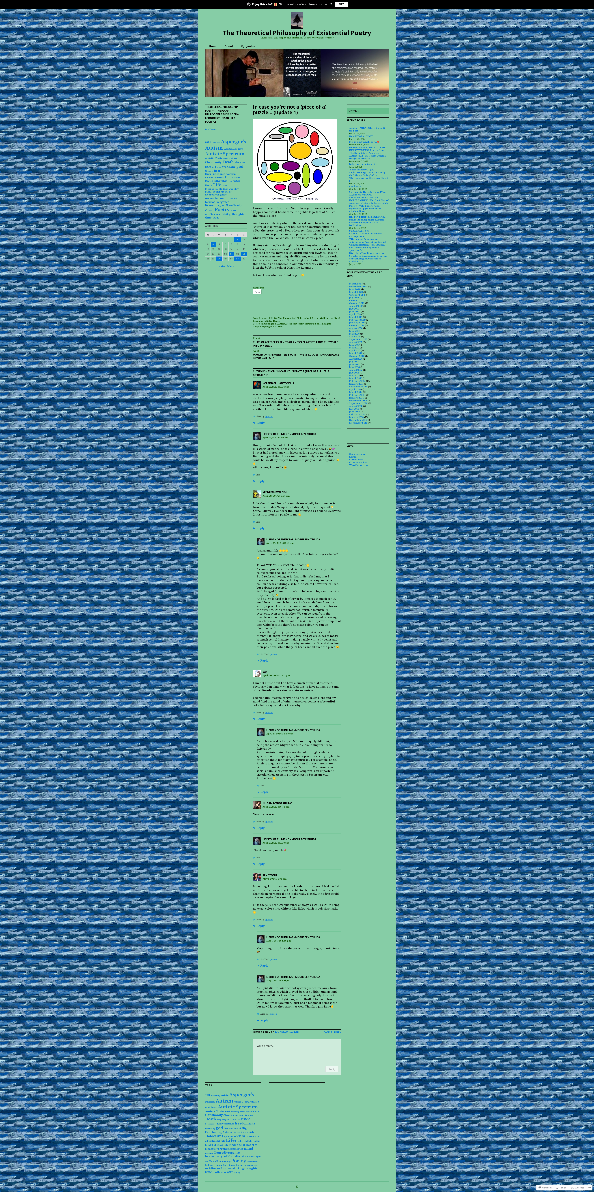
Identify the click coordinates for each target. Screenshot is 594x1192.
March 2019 (355, 317)
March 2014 (355, 392)
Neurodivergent (215, 205)
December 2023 (358, 286)
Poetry (222, 209)
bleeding (235, 1112)
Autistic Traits (213, 158)
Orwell (209, 210)
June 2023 (355, 289)
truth (216, 217)
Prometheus (252, 1162)
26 (219, 258)
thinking (226, 214)
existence (229, 1124)
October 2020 (357, 300)
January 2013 (356, 417)
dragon (225, 1120)
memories (212, 198)
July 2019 (354, 309)
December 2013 (358, 400)
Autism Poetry (241, 1102)
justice (236, 181)
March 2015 (355, 378)
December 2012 (358, 420)
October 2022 (357, 295)
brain (242, 1112)
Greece (209, 171)
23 (244, 254)
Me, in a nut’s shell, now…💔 (364, 142)
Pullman (209, 1165)
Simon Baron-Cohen (239, 1165)
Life (217, 184)
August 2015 (356, 370)
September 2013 (358, 403)
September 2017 (358, 339)
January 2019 (356, 322)
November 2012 (358, 423)
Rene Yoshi (270, 875)
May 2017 (354, 347)
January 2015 (356, 384)
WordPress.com (358, 465)
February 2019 (357, 320)
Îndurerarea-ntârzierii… (363, 164)
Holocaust (232, 177)
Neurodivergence (217, 202)
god (239, 166)
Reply (261, 422)
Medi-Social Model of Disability (222, 189)
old (206, 1162)
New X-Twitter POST (361, 136)
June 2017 (354, 345)
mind (224, 198)
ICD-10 (209, 181)
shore (225, 1165)
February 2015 (357, 381)
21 (231, 254)
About (229, 46)
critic (241, 1115)
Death (228, 162)
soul (218, 214)
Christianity (213, 162)
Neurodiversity (295, 323)
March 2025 (356, 283)
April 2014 (355, 389)
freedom (228, 167)
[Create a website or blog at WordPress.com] (297, 1187)
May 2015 (354, 375)
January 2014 (356, 398)
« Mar (222, 266)
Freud (252, 1124)
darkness (249, 1115)
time (208, 217)
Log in (352, 457)
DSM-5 (209, 167)
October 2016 (357, 356)
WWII (230, 1172)
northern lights (254, 1157)
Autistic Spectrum (224, 153)
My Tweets (211, 129)
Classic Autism (230, 1115)
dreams (240, 162)
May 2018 (354, 334)
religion (218, 1165)
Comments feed (358, 462)
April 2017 (354, 350)
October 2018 (356, 325)
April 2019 (355, 314)
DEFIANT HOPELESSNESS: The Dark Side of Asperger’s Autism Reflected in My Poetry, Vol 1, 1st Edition (367, 221)
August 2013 (356, 406)
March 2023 (356, 292)
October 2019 (357, 303)
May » (230, 266)
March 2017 (355, 353)
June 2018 (354, 331)
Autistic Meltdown (233, 149)
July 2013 (354, 409)
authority (210, 1102)
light (237, 1141)
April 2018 (355, 336)
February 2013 (357, 414)
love (225, 186)
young (237, 1172)
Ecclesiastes (210, 1124)
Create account (357, 454)
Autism (281, 323)
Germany (210, 1128)
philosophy (224, 1161)
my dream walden (275, 492)
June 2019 (354, 311)
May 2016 (354, 367)
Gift (341, 4)
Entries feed (356, 459)
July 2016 (354, 361)
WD (265, 672)
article (216, 143)
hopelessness (229, 1136)
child (248, 1112)
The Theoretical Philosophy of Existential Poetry (297, 32)
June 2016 (354, 364)
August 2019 (356, 306)
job (230, 181)
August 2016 (356, 359)
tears (225, 1169)
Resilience (355, 186)
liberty (208, 185)
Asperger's (270, 323)
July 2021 (354, 297)
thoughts (238, 214)
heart (218, 170)
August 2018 (356, 328)
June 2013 (354, 411)
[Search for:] (368, 111)
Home (213, 46)
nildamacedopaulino (277, 803)
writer (223, 1172)
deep (219, 1120)
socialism (210, 214)
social (234, 211)
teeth (230, 1169)
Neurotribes (312, 323)
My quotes (247, 46)
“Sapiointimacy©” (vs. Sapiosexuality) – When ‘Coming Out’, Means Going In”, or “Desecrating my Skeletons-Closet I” (368, 175)
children (233, 158)
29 (237, 258)
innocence (221, 180)
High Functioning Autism (220, 174)
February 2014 (357, 395)
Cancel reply (332, 1032)
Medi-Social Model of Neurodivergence (218, 193)
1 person (269, 416)
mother (233, 199)
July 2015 (354, 372)
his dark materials (214, 177)
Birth (225, 158)
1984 (208, 142)
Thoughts (325, 323)
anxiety (216, 1095)
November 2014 (358, 386)
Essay (218, 167)
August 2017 (355, 342)
